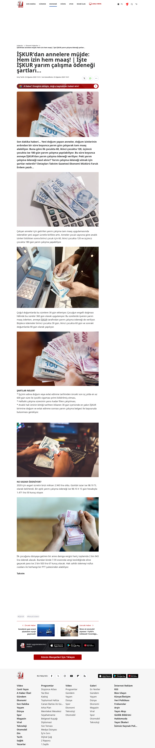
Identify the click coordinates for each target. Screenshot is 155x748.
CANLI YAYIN (96, 4)
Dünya (20, 711)
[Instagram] (64, 676)
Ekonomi (21, 700)
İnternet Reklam (123, 685)
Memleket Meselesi (51, 711)
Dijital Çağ (46, 736)
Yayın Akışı (120, 711)
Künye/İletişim (122, 696)
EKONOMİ (53, 4)
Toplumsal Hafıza (50, 700)
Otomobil (22, 729)
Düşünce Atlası (49, 689)
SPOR (71, 4)
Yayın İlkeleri (121, 722)
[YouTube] (71, 676)
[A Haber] (20, 4)
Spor (19, 714)
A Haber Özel (24, 692)
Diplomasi (46, 722)
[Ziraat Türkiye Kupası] (127, 4)
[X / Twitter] (58, 676)
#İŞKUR (21, 616)
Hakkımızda (120, 718)
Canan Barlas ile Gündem (53, 703)
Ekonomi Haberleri (32, 46)
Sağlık (20, 740)
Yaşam (20, 707)
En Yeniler (95, 689)
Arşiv (117, 707)
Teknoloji (22, 725)
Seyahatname (48, 714)
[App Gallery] (89, 645)
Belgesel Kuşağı (49, 718)
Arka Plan (46, 707)
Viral (19, 722)
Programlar (47, 685)
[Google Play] (73, 645)
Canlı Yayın (23, 689)
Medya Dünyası (49, 729)
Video (20, 685)
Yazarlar (21, 744)
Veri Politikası (121, 700)
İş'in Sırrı (45, 733)
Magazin (21, 718)
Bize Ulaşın (120, 692)
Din (18, 733)
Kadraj (44, 696)
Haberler (20, 46)
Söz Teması (47, 725)
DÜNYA (63, 4)
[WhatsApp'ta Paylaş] (90, 78)
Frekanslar (120, 703)
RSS (116, 689)
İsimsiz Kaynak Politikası (126, 725)
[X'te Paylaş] (84, 78)
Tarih (19, 736)
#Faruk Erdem (33, 616)
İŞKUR (44, 319)
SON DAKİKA (31, 4)
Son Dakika (23, 703)
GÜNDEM (42, 4)
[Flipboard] (78, 676)
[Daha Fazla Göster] (96, 78)
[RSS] (84, 676)
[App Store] (56, 645)
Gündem (21, 696)
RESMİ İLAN (81, 4)
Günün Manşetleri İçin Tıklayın (58, 657)
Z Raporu (45, 740)
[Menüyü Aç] (136, 4)
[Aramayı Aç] (131, 4)
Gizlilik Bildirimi (122, 714)
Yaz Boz (45, 692)
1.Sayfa (45, 744)
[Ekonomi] (109, 4)
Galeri (93, 685)
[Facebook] (51, 676)
